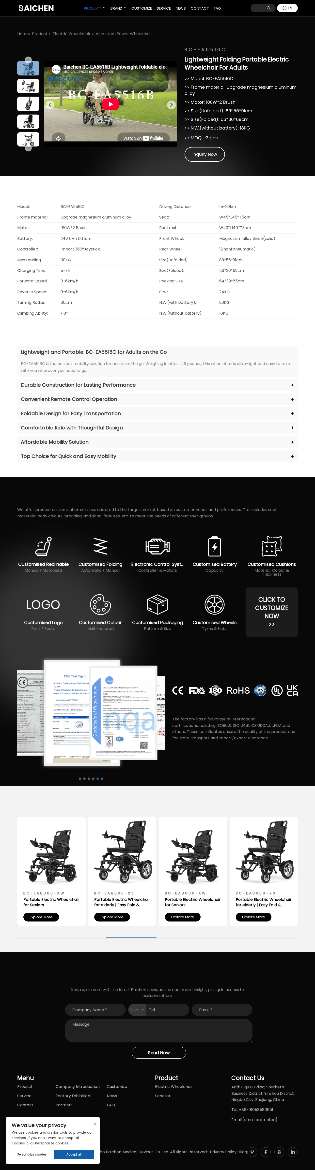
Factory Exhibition (73, 1096)
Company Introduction (78, 1086)
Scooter (163, 1096)
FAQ (217, 8)
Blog (243, 1152)
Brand (116, 8)
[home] (36, 8)
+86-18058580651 (256, 1109)
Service (164, 8)
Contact (200, 8)
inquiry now (204, 154)
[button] (28, 60)
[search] (268, 8)
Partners (64, 1105)
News (181, 8)
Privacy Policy (223, 1152)
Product (92, 8)
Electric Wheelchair (72, 34)
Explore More (41, 917)
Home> (24, 34)
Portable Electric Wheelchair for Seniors (51, 902)
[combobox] (137, 1010)
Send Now (159, 1053)
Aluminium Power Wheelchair (124, 34)
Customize (141, 8)
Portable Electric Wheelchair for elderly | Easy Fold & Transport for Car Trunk (122, 902)
